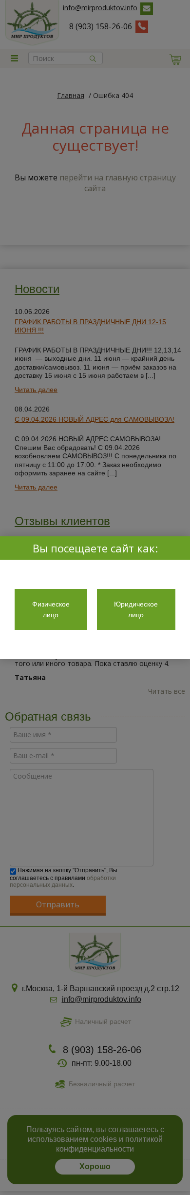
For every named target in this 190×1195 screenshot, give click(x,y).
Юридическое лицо (136, 609)
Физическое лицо (51, 609)
